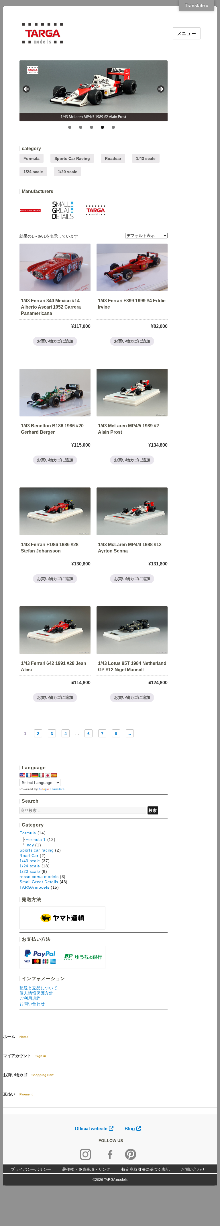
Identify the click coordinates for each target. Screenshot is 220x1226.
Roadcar (113, 158)
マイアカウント (24, 1055)
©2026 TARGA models (110, 1180)
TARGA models (34, 887)
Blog (130, 1128)
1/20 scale (67, 171)
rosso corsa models (38, 876)
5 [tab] (113, 127)
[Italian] (41, 775)
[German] (35, 775)
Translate (57, 789)
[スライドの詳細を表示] (93, 90)
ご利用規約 (29, 998)
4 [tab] (102, 127)
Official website (91, 1128)
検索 (153, 810)
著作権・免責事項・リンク (86, 1169)
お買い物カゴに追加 (55, 341)
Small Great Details (38, 881)
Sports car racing (36, 850)
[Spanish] (54, 775)
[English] (22, 775)
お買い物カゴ (28, 1074)
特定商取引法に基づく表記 (145, 1169)
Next (160, 89)
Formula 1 (35, 839)
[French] (29, 775)
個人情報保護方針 (36, 993)
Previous (26, 89)
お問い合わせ (32, 1003)
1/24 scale (33, 171)
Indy (29, 845)
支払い (18, 1094)
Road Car (28, 855)
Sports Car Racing (72, 158)
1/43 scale (146, 158)
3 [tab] (91, 127)
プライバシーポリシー (31, 1169)
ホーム (15, 1036)
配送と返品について (38, 988)
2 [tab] (80, 127)
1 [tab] (69, 127)
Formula (31, 158)
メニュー (186, 33)
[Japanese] (47, 775)
